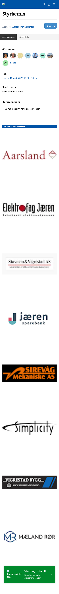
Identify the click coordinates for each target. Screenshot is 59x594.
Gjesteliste (24, 36)
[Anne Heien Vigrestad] (5, 55)
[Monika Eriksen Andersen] (20, 55)
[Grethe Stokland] (43, 55)
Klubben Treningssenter (22, 26)
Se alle (13, 63)
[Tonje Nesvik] (50, 55)
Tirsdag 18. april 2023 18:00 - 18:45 (19, 78)
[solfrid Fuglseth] (13, 55)
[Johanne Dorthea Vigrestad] (5, 63)
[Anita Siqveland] (28, 55)
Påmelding (50, 26)
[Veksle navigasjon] (54, 4)
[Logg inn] (49, 4)
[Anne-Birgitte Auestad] (35, 55)
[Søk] (43, 4)
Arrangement (8, 36)
